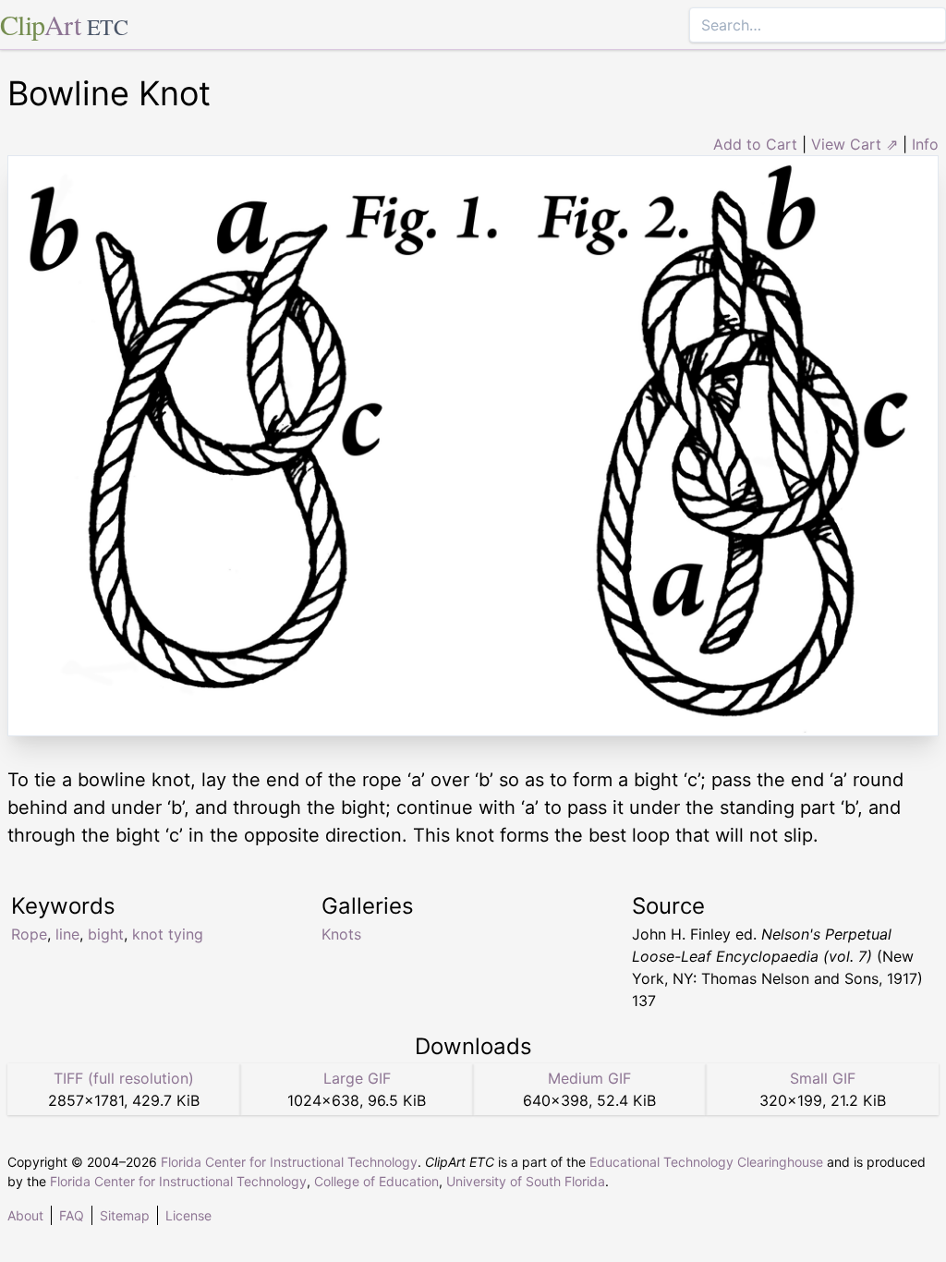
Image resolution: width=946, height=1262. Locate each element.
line (67, 934)
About (25, 1215)
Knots (341, 934)
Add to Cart (755, 144)
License (188, 1215)
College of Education (376, 1181)
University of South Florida (525, 1181)
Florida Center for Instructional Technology (289, 1162)
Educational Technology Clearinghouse (706, 1162)
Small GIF (822, 1078)
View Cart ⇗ (854, 144)
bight (106, 934)
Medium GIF (589, 1078)
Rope (29, 934)
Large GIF (357, 1078)
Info (925, 144)
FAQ (71, 1215)
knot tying (167, 934)
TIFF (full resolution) (124, 1078)
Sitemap (125, 1215)
